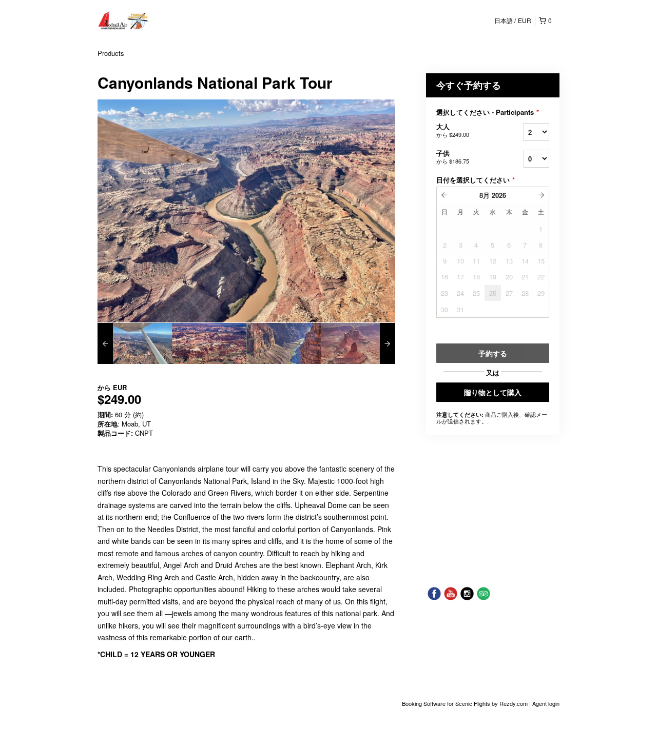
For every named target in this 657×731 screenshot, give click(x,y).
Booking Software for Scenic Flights (447, 703)
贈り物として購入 (492, 392)
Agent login (545, 703)
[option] (135, 343)
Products (111, 53)
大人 (452, 129)
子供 (452, 156)
